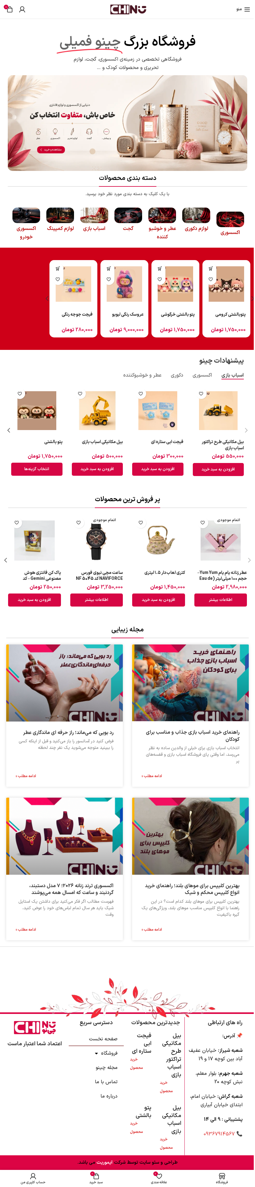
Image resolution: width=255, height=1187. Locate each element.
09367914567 (219, 1134)
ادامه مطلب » (151, 776)
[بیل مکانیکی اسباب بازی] (97, 410)
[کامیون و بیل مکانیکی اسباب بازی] (73, 284)
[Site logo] (127, 9)
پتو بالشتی (53, 442)
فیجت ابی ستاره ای (167, 442)
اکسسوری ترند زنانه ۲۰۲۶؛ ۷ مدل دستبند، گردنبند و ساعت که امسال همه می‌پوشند (71, 889)
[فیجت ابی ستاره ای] (157, 410)
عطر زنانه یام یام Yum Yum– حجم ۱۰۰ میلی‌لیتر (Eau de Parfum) (222, 579)
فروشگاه (109, 1053)
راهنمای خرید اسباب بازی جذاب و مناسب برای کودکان (192, 736)
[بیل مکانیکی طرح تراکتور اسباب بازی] (218, 410)
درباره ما (109, 1096)
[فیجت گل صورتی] (175, 284)
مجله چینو (107, 1067)
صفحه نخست (103, 1039)
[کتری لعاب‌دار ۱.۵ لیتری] (158, 540)
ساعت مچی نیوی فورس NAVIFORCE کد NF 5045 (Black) (99, 579)
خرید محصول (166, 1087)
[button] (211, 268)
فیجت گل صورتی (180, 314)
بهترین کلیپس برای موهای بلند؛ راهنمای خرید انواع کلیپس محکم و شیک (192, 889)
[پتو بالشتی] (37, 410)
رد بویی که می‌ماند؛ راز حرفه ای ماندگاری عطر (68, 732)
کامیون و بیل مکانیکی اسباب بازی (74, 317)
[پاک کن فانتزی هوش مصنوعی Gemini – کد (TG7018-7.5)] (34, 540)
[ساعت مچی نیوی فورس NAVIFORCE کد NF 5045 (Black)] (96, 540)
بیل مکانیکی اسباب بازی (102, 442)
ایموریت (104, 1162)
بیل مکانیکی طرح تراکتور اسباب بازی (223, 445)
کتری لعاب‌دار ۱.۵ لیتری (164, 573)
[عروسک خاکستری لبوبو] (226, 284)
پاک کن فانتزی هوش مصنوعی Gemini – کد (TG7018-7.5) (42, 579)
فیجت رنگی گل (131, 314)
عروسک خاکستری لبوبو (230, 317)
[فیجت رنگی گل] (124, 284)
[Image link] (127, 122)
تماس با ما (106, 1082)
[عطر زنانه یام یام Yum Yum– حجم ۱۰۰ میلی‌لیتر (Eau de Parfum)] (220, 540)
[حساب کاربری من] (22, 9)
